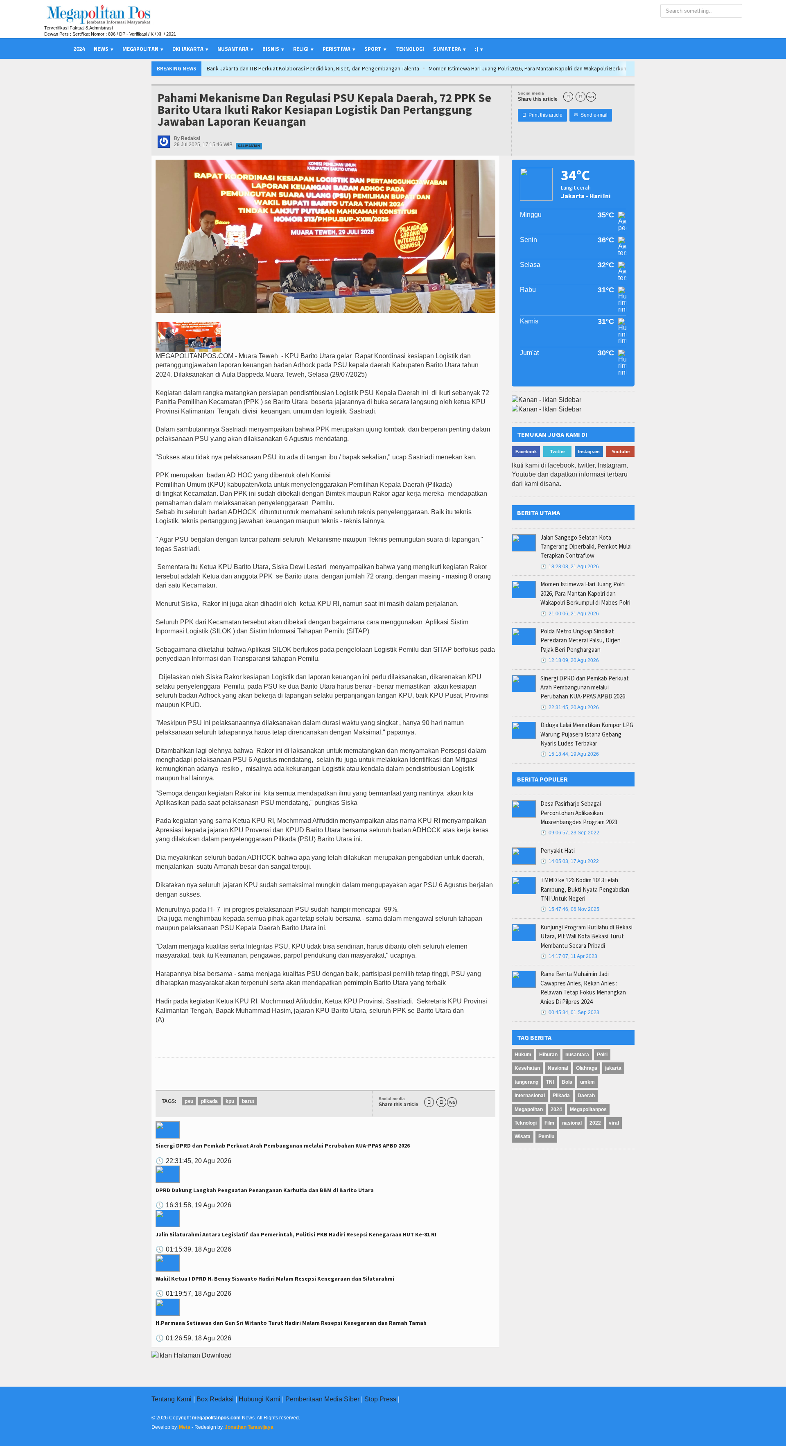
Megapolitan (529, 1109)
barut (248, 1101)
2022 (595, 1123)
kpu (230, 1101)
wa (591, 96)
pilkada (209, 1101)
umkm (587, 1082)
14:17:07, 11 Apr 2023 (568, 956)
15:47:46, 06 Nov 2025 (569, 909)
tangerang (526, 1082)
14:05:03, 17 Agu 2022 (569, 861)
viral (614, 1123)
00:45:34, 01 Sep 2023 (569, 1012)
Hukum (523, 1054)
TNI (550, 1082)
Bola (567, 1082)
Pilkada (561, 1095)
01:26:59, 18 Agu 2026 (193, 1338)
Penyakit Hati (557, 850)
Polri (602, 1054)
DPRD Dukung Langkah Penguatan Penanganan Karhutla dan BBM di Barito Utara (265, 1190)
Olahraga (586, 1068)
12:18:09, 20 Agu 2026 (569, 660)
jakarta (613, 1068)
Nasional (558, 1068)
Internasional (530, 1095)
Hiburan (548, 1054)
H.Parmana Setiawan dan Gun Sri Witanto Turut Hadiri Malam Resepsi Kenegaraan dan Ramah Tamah (291, 1322)
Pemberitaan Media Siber (322, 1399)
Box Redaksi (215, 1399)
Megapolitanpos (588, 1109)
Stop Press (380, 1399)
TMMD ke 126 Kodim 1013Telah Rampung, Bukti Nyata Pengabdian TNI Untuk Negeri (584, 889)
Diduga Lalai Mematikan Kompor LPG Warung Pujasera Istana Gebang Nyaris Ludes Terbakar (586, 734)
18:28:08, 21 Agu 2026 (569, 566)
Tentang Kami (171, 1399)
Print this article (542, 115)
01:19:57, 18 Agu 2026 (193, 1293)
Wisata (523, 1136)
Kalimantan (249, 146)
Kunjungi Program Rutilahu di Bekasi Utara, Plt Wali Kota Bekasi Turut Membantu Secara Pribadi (586, 936)
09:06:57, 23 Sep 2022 (569, 833)
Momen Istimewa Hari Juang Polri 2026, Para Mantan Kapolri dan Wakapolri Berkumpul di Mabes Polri (385, 68)
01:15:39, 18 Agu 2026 (193, 1249)
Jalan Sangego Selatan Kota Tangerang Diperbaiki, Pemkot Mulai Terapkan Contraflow (620, 68)
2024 (79, 49)
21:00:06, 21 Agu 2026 (569, 614)
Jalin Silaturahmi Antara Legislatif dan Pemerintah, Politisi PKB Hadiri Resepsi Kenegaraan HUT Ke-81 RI (296, 1234)
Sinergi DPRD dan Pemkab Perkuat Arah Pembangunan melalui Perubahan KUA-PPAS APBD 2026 (283, 1145)
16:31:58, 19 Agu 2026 (193, 1205)
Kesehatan (527, 1068)
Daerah (586, 1095)
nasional (572, 1123)
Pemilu (546, 1136)
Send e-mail (591, 115)
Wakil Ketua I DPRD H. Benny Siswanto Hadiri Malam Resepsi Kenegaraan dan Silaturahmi (275, 1278)
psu (189, 1101)
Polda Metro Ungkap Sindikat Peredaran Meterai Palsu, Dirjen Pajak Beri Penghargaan (580, 640)
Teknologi (409, 49)
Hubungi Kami (259, 1399)
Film (549, 1123)
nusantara (577, 1054)
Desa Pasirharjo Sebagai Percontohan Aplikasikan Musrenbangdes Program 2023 (578, 813)
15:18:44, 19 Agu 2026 (569, 754)
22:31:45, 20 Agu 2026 (193, 1160)
